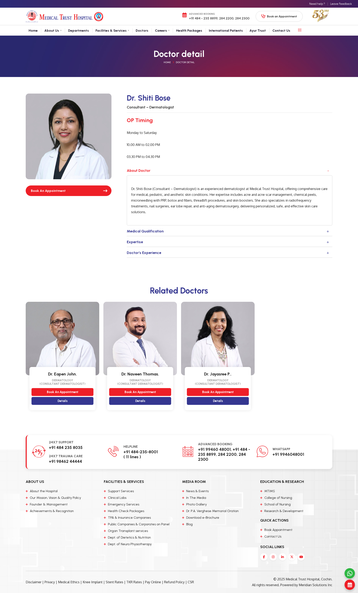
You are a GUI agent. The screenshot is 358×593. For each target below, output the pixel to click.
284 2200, (226, 18)
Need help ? (317, 4)
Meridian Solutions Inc (315, 585)
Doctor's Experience (144, 252)
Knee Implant (93, 582)
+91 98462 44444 (65, 461)
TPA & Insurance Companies (129, 518)
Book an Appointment (282, 16)
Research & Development (283, 511)
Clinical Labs (117, 498)
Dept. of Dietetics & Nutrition (129, 537)
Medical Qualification (145, 231)
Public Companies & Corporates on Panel (138, 524)
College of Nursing (278, 498)
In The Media (196, 498)
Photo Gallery (196, 504)
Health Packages (189, 30)
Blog (189, 524)
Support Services (121, 491)
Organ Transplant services (128, 531)
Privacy (50, 582)
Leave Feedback (341, 4)
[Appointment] (350, 585)
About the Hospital (44, 491)
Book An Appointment (48, 191)
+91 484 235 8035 (66, 447)
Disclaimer (33, 582)
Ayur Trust (257, 30)
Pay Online (153, 582)
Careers (161, 30)
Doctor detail (185, 62)
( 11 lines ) (132, 456)
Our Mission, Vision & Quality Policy (55, 498)
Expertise (135, 242)
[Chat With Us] (350, 573)
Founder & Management (49, 504)
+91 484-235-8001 (140, 451)
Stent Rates (114, 582)
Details (63, 401)
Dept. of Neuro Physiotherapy (130, 544)
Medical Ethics (69, 582)
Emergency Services (123, 504)
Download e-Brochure (202, 518)
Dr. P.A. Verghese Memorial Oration (212, 511)
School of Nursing (277, 504)
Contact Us (281, 30)
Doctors (142, 30)
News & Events (197, 491)
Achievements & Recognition (52, 511)
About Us (51, 30)
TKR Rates (134, 582)
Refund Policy (174, 582)
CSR (191, 582)
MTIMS (269, 491)
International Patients (226, 30)
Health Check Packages (126, 511)
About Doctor (138, 170)
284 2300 (241, 18)
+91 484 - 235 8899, (203, 18)
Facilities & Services (111, 30)
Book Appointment (278, 530)
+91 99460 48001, (215, 449)
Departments (78, 30)
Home (33, 30)
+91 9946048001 (288, 454)
